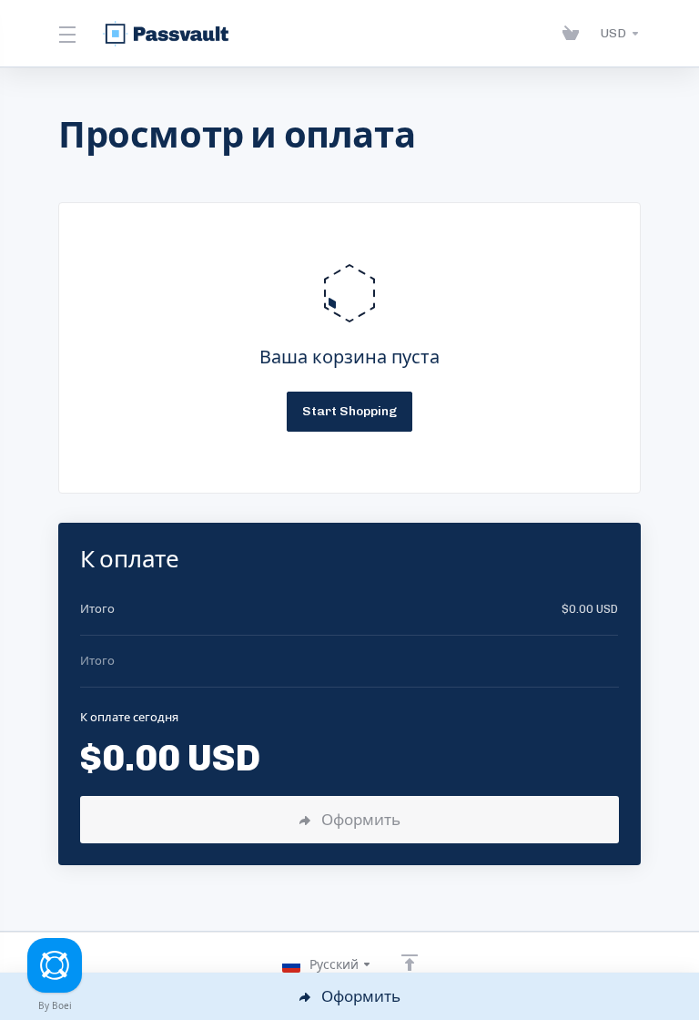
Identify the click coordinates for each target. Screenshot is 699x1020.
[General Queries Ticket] (54, 965)
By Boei (55, 1005)
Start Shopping (349, 411)
